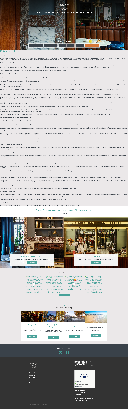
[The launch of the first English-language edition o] (34, 284)
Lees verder (32, 262)
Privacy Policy (43, 404)
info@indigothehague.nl (80, 400)
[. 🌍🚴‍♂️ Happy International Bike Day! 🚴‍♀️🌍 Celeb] (54, 284)
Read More (32, 336)
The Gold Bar (65, 12)
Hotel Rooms (39, 12)
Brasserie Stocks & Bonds (52, 12)
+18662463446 (90, 398)
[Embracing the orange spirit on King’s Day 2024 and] (74, 284)
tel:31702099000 (78, 396)
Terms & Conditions (34, 404)
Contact (82, 12)
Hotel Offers (74, 12)
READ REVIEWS (79, 386)
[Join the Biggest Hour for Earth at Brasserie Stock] (93, 284)
